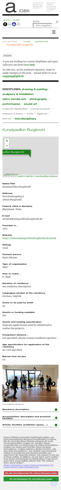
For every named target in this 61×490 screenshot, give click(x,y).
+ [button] (7, 141)
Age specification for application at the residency (25, 345)
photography (38, 98)
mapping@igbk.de (13, 76)
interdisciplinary (25, 118)
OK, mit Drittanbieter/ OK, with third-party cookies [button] (31, 479)
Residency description (15, 409)
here (32, 64)
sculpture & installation (18, 93)
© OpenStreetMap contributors (46, 176)
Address (7, 193)
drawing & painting (34, 89)
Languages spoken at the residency (23, 293)
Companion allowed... (15, 335)
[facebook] (5, 24)
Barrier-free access (14, 356)
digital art (42, 113)
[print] (18, 24)
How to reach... (11, 273)
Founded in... (10, 225)
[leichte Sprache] (14, 24)
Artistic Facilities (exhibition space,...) (25, 424)
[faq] (9, 24)
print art (6, 118)
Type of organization (14, 264)
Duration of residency (15, 283)
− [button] (7, 146)
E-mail (6, 216)
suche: (36, 21)
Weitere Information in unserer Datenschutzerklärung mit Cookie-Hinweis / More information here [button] (28, 466)
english (16, 20)
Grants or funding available (18, 312)
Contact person (11, 254)
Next (53, 383)
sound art (30, 103)
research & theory (12, 113)
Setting (6, 244)
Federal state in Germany (17, 206)
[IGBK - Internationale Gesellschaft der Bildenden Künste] (30, 9)
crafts (30, 113)
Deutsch (7, 20)
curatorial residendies (14, 108)
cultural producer (40, 108)
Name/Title (8, 183)
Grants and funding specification (22, 322)
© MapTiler (28, 176)
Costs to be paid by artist (17, 302)
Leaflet (20, 176)
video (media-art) (14, 98)
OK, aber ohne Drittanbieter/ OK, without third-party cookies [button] (31, 473)
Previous (8, 383)
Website (7, 235)
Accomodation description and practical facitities (26, 417)
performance (11, 103)
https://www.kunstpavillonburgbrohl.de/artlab (29, 238)
